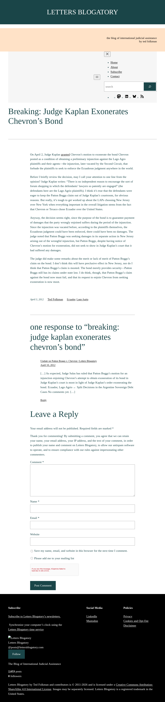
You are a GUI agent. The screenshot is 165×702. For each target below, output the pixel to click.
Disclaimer (129, 625)
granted (65, 154)
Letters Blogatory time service (26, 629)
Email (34, 517)
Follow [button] (16, 654)
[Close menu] (107, 54)
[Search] (150, 86)
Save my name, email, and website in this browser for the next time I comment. (81, 550)
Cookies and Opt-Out (135, 620)
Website (34, 534)
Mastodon (92, 620)
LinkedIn (91, 616)
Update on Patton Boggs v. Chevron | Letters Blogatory (68, 361)
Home (114, 62)
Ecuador (71, 299)
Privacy (127, 616)
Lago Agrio (82, 299)
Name (34, 501)
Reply (43, 400)
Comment (37, 462)
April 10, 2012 (47, 365)
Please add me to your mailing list (53, 558)
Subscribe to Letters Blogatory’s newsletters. (34, 616)
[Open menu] (97, 77)
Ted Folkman (55, 299)
